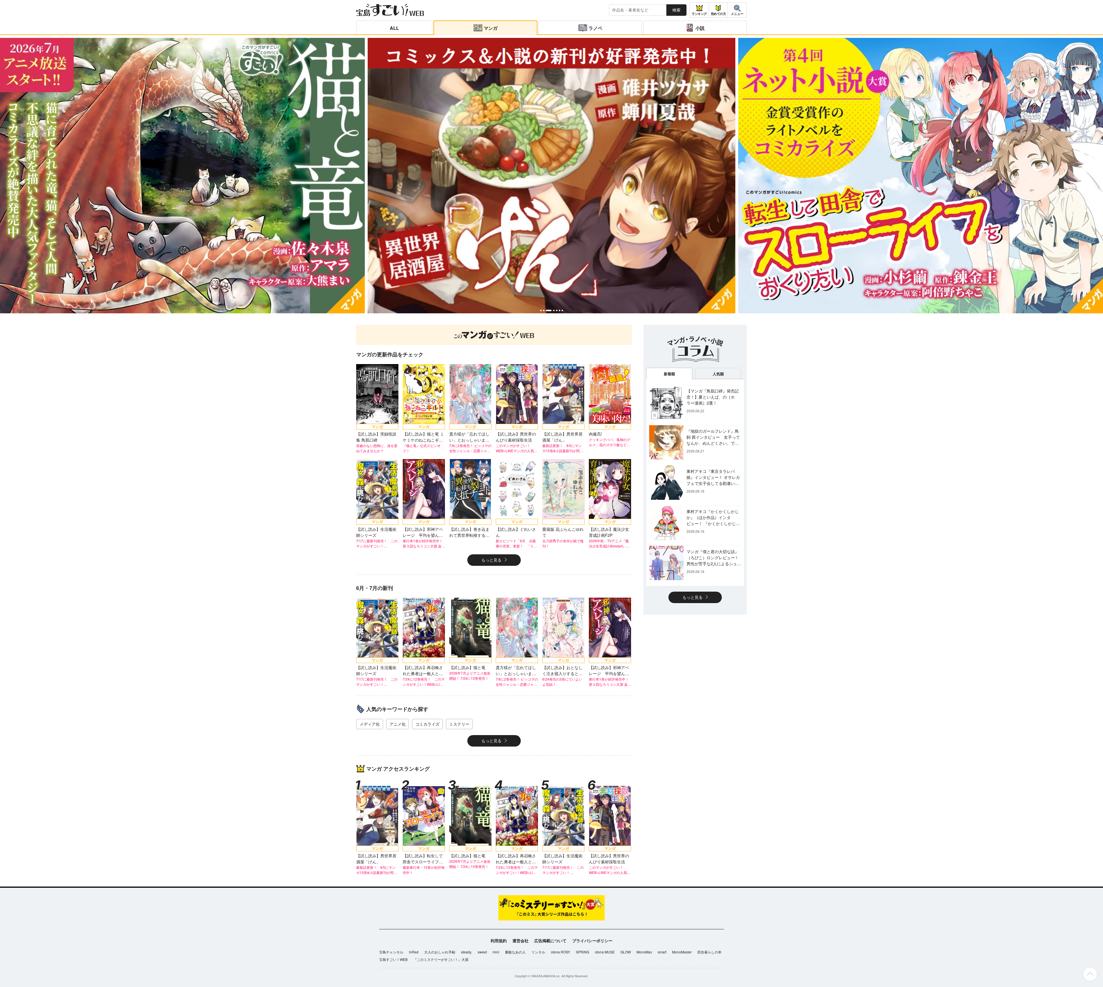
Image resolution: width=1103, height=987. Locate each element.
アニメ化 (397, 724)
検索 (676, 10)
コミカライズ (427, 724)
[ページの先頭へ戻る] (1090, 974)
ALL (394, 28)
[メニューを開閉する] (737, 10)
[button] (540, 310)
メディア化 (370, 724)
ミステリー (459, 724)
